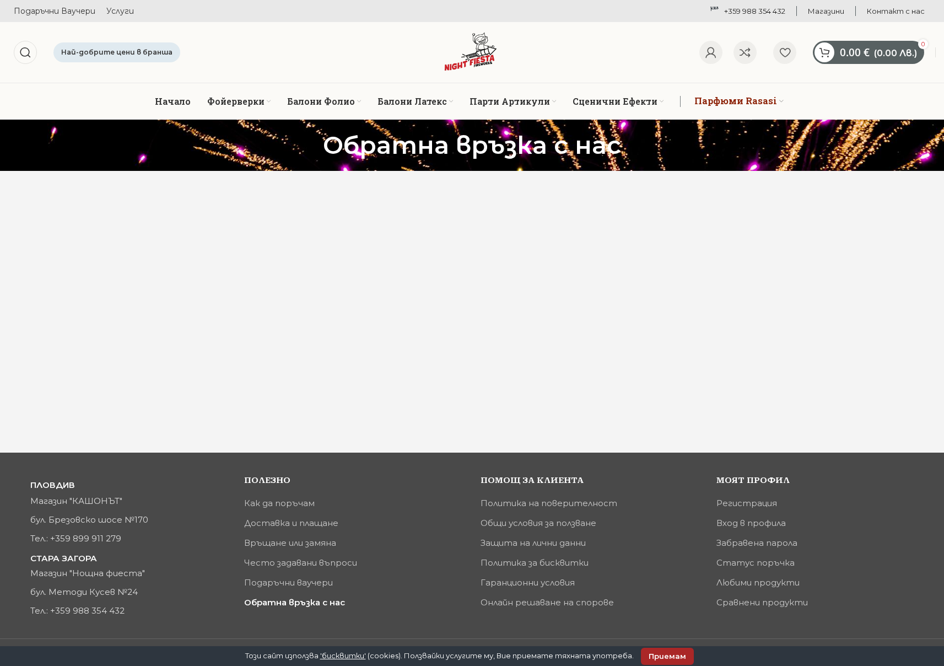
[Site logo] (472, 51)
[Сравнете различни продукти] (745, 52)
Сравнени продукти (762, 602)
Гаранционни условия (528, 582)
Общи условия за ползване (538, 523)
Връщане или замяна (290, 543)
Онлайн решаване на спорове (547, 602)
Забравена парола (756, 543)
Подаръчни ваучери (288, 582)
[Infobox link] (826, 11)
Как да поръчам (279, 503)
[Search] (25, 52)
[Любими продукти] (785, 52)
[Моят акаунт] (711, 52)
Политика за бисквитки (535, 562)
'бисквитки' (343, 655)
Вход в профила (751, 523)
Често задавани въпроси (300, 562)
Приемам (667, 656)
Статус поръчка (755, 562)
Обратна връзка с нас (294, 602)
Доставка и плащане (291, 523)
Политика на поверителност (549, 503)
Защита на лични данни (533, 543)
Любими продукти (758, 582)
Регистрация (746, 503)
